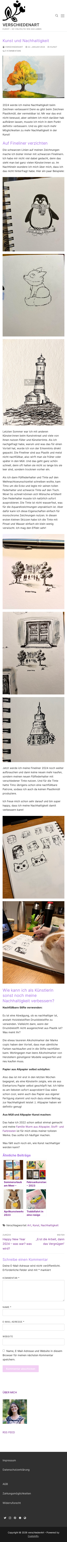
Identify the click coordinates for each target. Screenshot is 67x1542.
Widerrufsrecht (12, 1503)
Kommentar (11, 1278)
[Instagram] (10, 1517)
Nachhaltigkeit (50, 1225)
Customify (33, 1536)
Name (7, 1307)
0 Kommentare (13, 51)
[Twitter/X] (5, 1517)
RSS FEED (9, 1432)
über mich (10, 1392)
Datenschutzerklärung (16, 1469)
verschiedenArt (21, 24)
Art (29, 1225)
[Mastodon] (24, 1517)
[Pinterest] (15, 1517)
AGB (5, 1484)
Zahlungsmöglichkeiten (17, 1493)
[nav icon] (62, 15)
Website (8, 1336)
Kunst (53, 47)
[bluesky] (20, 1517)
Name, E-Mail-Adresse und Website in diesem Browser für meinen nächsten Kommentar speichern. (32, 1355)
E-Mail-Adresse (13, 1321)
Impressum (9, 1460)
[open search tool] (56, 15)
